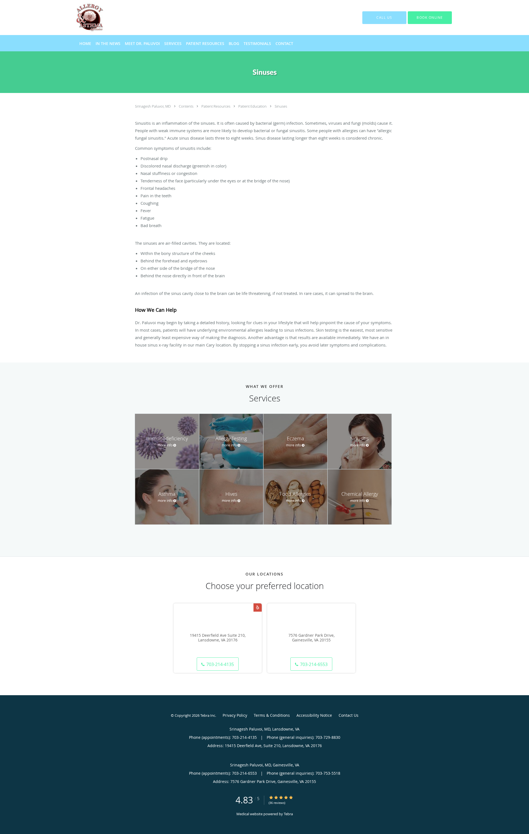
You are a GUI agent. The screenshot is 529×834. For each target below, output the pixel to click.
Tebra (288, 813)
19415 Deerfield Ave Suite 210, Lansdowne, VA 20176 (217, 638)
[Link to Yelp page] (257, 607)
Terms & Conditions (272, 715)
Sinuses (281, 106)
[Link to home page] (81, 17)
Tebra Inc (207, 715)
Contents (186, 106)
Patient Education (253, 106)
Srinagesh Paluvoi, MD (153, 106)
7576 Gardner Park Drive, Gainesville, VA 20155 (311, 638)
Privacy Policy (235, 715)
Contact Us (348, 715)
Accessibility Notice (314, 715)
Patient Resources (216, 106)
